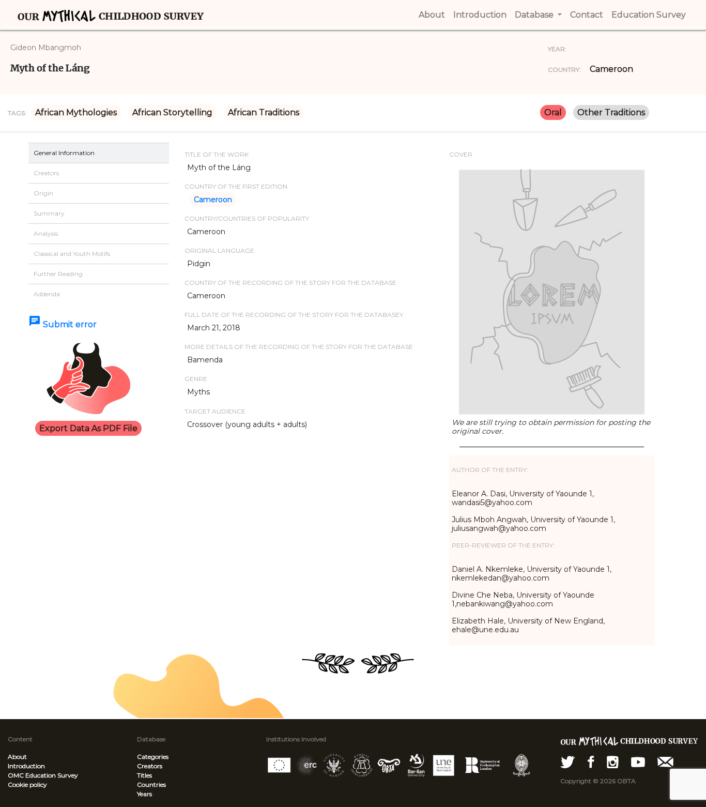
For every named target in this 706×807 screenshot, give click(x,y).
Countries (151, 784)
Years (144, 794)
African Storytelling (172, 112)
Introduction (26, 766)
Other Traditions (611, 112)
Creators (149, 766)
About (17, 756)
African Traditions (263, 112)
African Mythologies (76, 112)
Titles (144, 775)
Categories (152, 756)
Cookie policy (27, 784)
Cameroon (611, 69)
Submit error (62, 324)
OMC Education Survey (43, 775)
